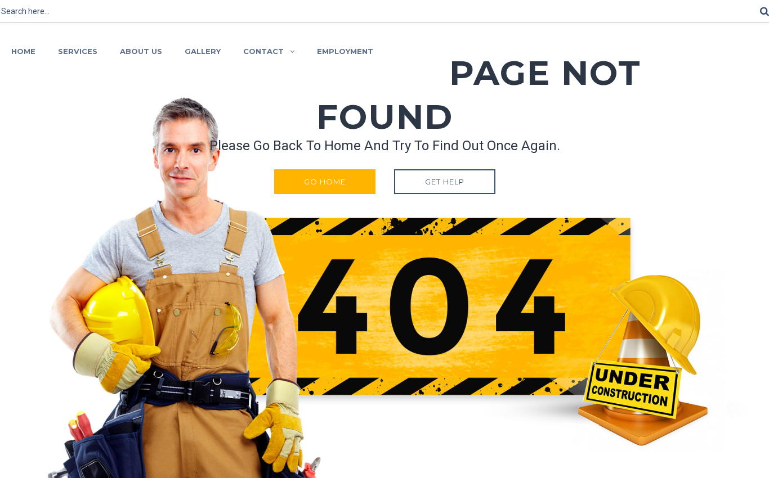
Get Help (444, 181)
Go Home (325, 181)
